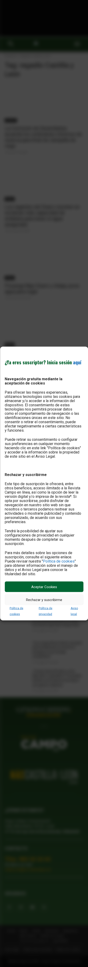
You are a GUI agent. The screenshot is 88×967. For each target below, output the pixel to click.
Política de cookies (59, 561)
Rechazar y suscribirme (44, 600)
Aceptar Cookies (44, 587)
